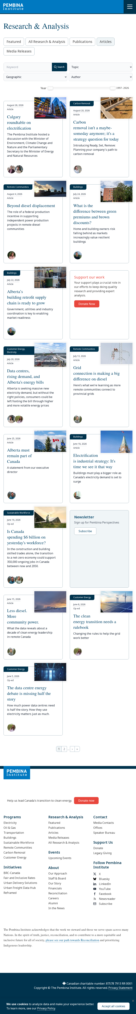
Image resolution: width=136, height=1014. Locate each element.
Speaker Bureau (104, 833)
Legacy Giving (102, 853)
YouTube (105, 889)
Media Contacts (103, 823)
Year (43, 88)
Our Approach (57, 873)
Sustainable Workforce (19, 843)
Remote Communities (18, 847)
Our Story (54, 883)
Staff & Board (57, 878)
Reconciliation (57, 893)
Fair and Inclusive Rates (19, 878)
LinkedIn (105, 884)
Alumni (53, 903)
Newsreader (107, 899)
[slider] (50, 88)
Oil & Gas (10, 828)
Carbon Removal (14, 852)
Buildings (10, 838)
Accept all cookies (113, 1006)
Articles (106, 41)
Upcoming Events (59, 858)
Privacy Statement (120, 988)
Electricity (10, 823)
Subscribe (85, 531)
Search (61, 66)
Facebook (105, 894)
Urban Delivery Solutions (20, 883)
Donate (98, 848)
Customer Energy (15, 857)
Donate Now (86, 304)
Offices (97, 828)
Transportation (14, 833)
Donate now (86, 801)
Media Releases (19, 51)
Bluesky (104, 879)
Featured (14, 41)
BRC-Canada (12, 873)
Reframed (10, 893)
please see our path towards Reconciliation (72, 940)
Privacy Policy (46, 1008)
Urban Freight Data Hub (20, 888)
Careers (53, 898)
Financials (55, 888)
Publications (82, 41)
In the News (56, 908)
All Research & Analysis (47, 41)
